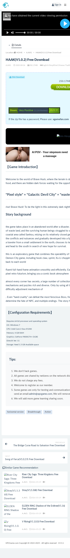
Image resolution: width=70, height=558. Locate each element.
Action (48, 412)
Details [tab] (17, 45)
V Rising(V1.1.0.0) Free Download (38, 522)
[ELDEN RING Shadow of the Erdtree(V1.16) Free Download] (12, 514)
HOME (19, 53)
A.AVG (29, 53)
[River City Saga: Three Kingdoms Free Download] (12, 481)
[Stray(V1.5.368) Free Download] (12, 495)
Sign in (58, 5)
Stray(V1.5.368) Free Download (37, 490)
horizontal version (15, 412)
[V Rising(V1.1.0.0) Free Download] (12, 528)
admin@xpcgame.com (40, 394)
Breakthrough (34, 412)
